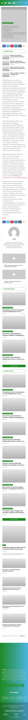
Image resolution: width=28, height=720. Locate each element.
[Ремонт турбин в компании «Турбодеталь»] (5, 74)
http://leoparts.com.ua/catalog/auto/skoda (14, 177)
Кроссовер (19, 698)
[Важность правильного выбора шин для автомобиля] (5, 63)
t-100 (14, 239)
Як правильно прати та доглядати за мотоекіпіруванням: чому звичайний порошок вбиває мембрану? (13, 310)
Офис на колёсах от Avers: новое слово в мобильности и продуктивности (18, 68)
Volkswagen (5, 698)
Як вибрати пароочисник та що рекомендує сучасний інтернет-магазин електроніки (14, 711)
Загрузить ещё (14, 365)
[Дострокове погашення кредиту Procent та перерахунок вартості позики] (14, 476)
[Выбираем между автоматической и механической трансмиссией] (14, 534)
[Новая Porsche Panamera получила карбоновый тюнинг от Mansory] (14, 581)
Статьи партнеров (8, 8)
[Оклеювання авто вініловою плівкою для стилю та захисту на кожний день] (14, 346)
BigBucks (22, 635)
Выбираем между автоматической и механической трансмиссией (13, 548)
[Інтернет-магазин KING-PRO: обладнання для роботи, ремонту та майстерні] (14, 452)
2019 (4, 545)
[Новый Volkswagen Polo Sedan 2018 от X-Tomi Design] (14, 600)
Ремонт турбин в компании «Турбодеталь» (17, 73)
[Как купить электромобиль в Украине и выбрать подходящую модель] (14, 322)
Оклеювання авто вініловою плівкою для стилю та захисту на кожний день (13, 358)
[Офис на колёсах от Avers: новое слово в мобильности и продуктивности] (5, 69)
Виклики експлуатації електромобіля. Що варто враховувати (17, 56)
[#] (9, 717)
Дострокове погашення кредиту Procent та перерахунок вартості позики (13, 488)
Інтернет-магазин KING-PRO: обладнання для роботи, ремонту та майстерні (13, 464)
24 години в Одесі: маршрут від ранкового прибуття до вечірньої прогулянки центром (13, 511)
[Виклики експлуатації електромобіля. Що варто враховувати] (5, 57)
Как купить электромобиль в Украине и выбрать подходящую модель (13, 334)
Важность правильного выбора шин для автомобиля (17, 62)
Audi (12, 698)
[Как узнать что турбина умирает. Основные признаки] (14, 563)
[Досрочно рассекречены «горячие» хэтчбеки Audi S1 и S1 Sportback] (14, 618)
